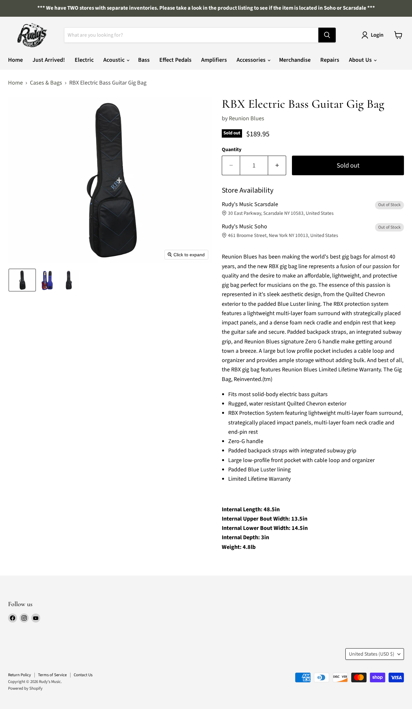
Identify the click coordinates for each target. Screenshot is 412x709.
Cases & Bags (46, 83)
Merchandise (295, 60)
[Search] (327, 35)
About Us (361, 60)
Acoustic (114, 60)
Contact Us (83, 675)
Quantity (231, 149)
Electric (84, 60)
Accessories (252, 60)
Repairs (329, 60)
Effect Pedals (175, 60)
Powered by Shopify (25, 688)
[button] (22, 280)
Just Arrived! (49, 60)
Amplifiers (214, 60)
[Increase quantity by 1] (277, 165)
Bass (144, 60)
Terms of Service (52, 675)
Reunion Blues (246, 118)
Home (15, 60)
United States (371, 654)
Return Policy (19, 675)
